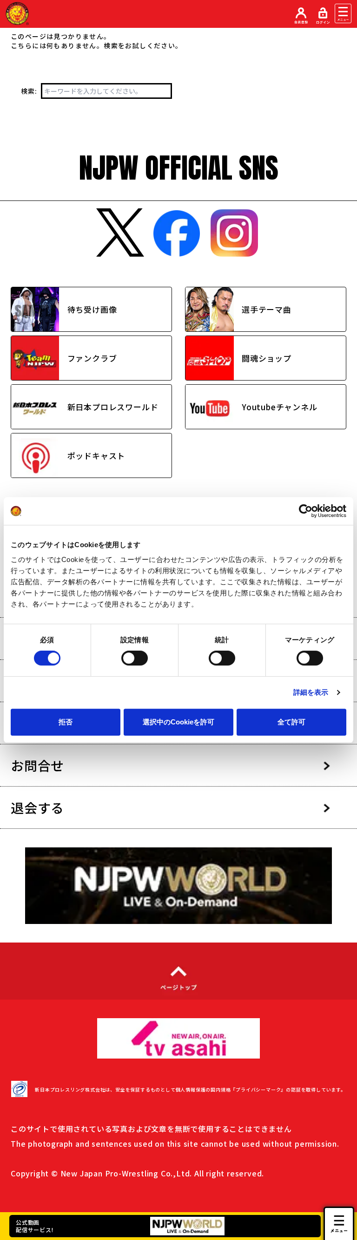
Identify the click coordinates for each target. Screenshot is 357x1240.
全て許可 (291, 722)
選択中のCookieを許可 (178, 722)
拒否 (66, 722)
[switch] (134, 658)
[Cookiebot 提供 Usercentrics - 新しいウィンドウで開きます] (305, 511)
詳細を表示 (311, 692)
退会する (37, 807)
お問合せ (37, 765)
